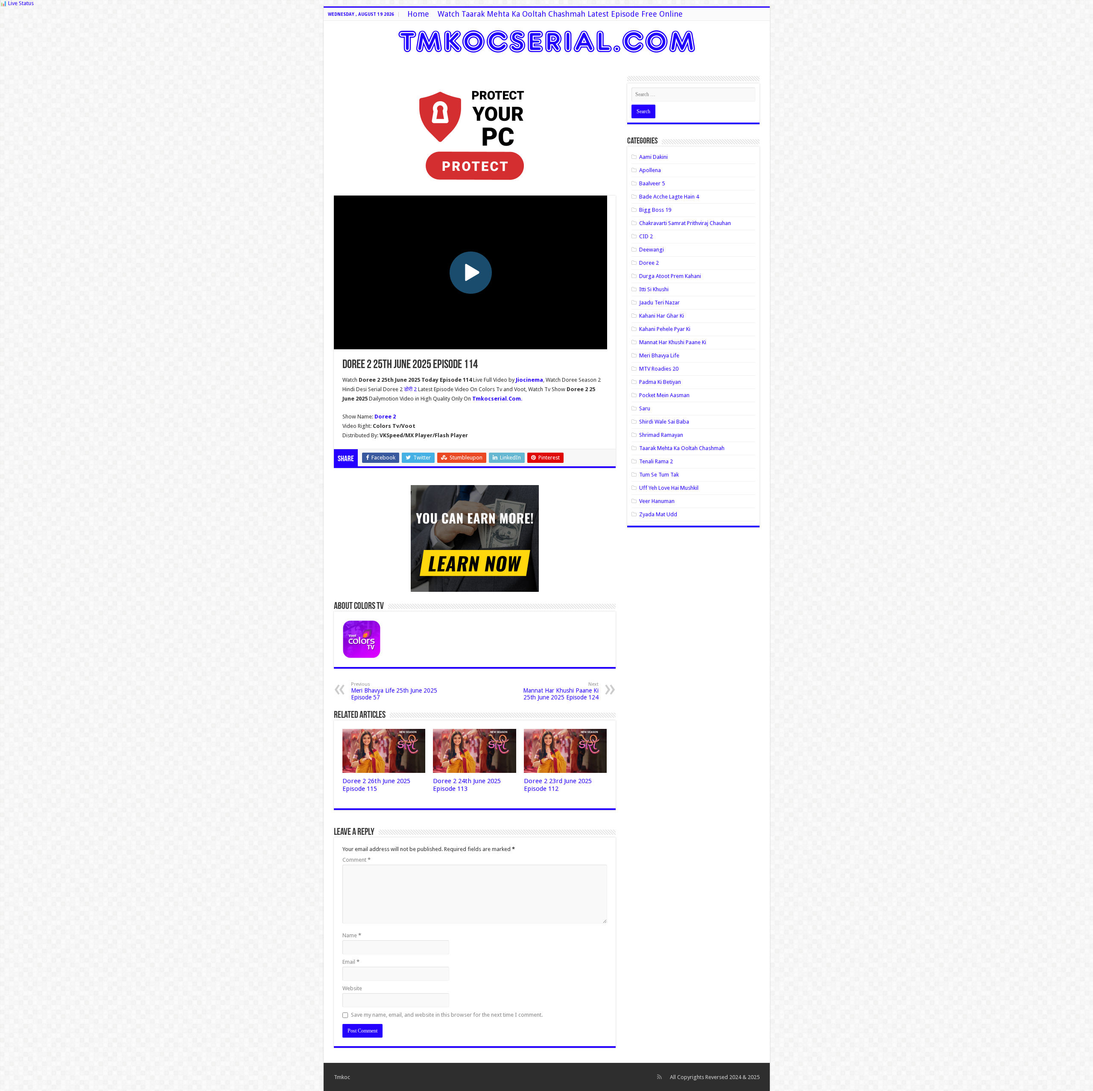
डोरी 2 (411, 389)
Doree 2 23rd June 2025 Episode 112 (558, 785)
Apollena (650, 170)
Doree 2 (649, 263)
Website (352, 988)
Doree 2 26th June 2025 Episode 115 (376, 785)
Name (351, 935)
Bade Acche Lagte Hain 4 (669, 196)
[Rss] (659, 1077)
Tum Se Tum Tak (659, 474)
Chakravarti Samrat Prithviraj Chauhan (685, 223)
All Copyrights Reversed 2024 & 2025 (715, 1077)
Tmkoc (342, 1077)
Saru (644, 408)
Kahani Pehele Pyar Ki (664, 329)
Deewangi (651, 249)
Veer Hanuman (657, 501)
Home (418, 13)
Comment (356, 860)
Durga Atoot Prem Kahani (670, 276)
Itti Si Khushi (654, 289)
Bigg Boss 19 (655, 210)
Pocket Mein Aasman (664, 395)
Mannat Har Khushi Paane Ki (672, 342)
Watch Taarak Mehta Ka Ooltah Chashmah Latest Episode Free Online (560, 13)
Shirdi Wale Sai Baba (664, 421)
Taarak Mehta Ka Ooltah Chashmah (682, 448)
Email (350, 962)
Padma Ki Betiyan (660, 382)
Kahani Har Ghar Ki (661, 316)
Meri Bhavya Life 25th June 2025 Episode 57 (394, 691)
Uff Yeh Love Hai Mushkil (668, 488)
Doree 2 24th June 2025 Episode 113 (467, 785)
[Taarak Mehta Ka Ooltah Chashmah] (546, 39)
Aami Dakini (653, 157)
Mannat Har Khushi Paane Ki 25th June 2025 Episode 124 (561, 691)
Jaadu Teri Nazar (659, 302)
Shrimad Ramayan (661, 435)
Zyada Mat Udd (658, 514)
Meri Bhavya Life (659, 355)
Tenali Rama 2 (656, 461)
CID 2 (646, 236)
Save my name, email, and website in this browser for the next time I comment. (447, 1015)
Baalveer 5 (652, 183)
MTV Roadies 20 (658, 369)
